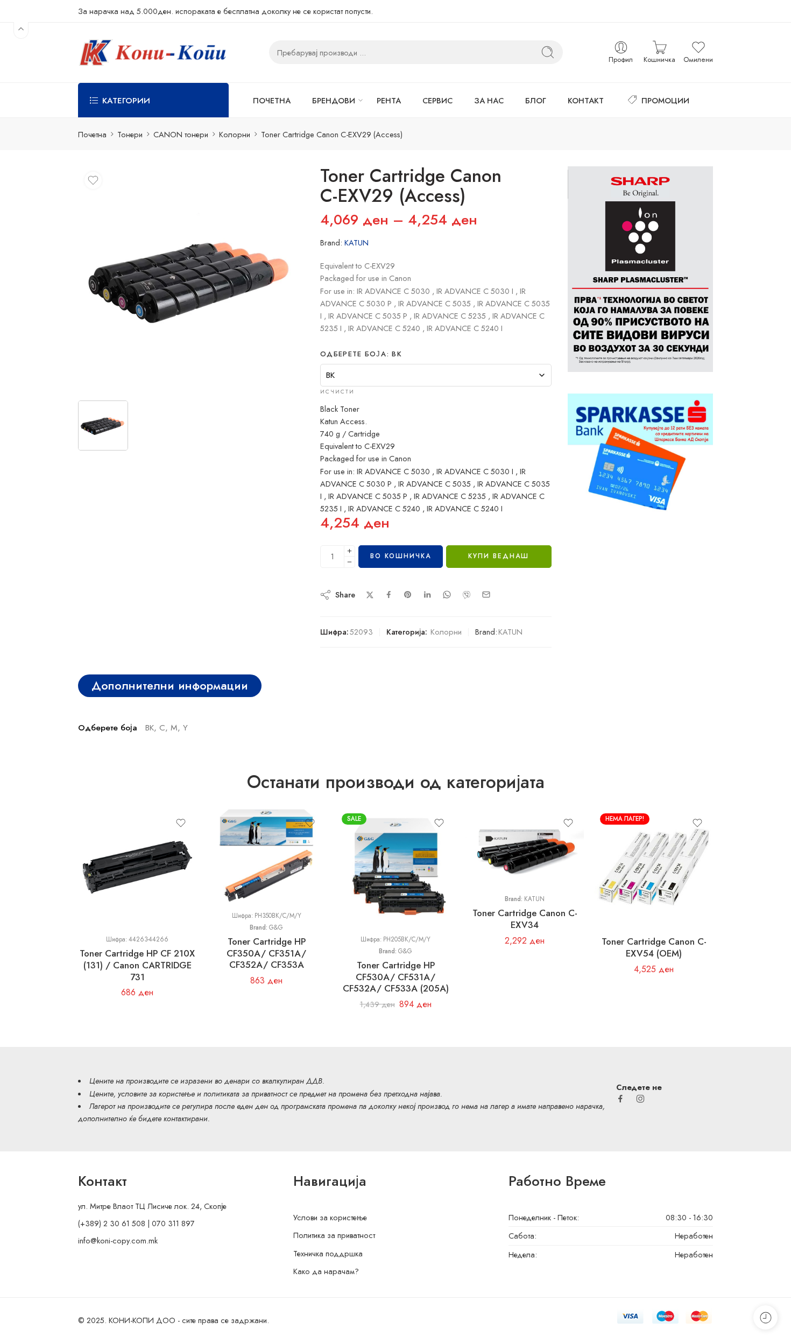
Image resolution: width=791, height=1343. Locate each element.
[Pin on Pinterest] (408, 594)
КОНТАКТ (586, 100)
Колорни (234, 134)
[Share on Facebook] (389, 594)
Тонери (130, 134)
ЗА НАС (489, 100)
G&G (276, 927)
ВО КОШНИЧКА (400, 556)
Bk (624, 862)
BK (107, 862)
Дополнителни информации (169, 685)
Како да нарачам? (326, 1271)
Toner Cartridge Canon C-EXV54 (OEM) (654, 947)
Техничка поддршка (328, 1253)
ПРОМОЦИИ (665, 100)
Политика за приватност (334, 1235)
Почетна (92, 134)
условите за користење (156, 1093)
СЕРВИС (437, 100)
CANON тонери (180, 134)
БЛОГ (535, 100)
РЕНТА (389, 100)
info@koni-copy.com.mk (118, 1240)
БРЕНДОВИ (333, 100)
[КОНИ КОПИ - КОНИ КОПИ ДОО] (152, 52)
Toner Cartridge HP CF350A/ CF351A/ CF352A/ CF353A (266, 953)
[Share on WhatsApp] (446, 594)
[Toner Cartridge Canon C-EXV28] (191, 279)
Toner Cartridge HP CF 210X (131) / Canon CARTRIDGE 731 (137, 965)
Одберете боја (361, 354)
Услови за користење (330, 1217)
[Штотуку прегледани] (765, 1317)
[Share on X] (370, 595)
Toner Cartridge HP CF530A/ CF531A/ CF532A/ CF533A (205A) (396, 977)
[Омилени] (93, 180)
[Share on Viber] (466, 594)
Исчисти (337, 392)
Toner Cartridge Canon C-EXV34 (524, 918)
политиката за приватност (245, 1093)
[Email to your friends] (486, 594)
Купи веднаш (498, 556)
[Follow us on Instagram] (640, 1098)
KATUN (356, 242)
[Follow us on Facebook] (620, 1098)
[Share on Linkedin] (427, 594)
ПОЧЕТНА (272, 100)
